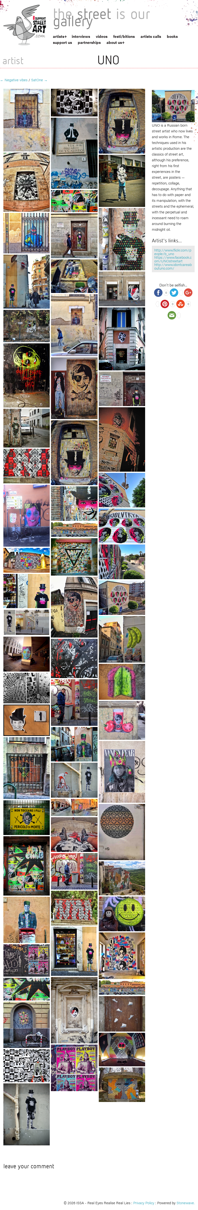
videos (101, 36)
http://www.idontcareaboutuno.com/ (173, 266)
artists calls (151, 36)
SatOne (39, 79)
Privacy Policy (143, 1202)
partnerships (89, 42)
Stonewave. (186, 1202)
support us (62, 42)
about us (114, 42)
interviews (81, 36)
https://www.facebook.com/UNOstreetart (172, 259)
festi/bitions (124, 36)
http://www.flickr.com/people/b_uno (172, 251)
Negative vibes (14, 79)
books (172, 36)
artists (58, 36)
